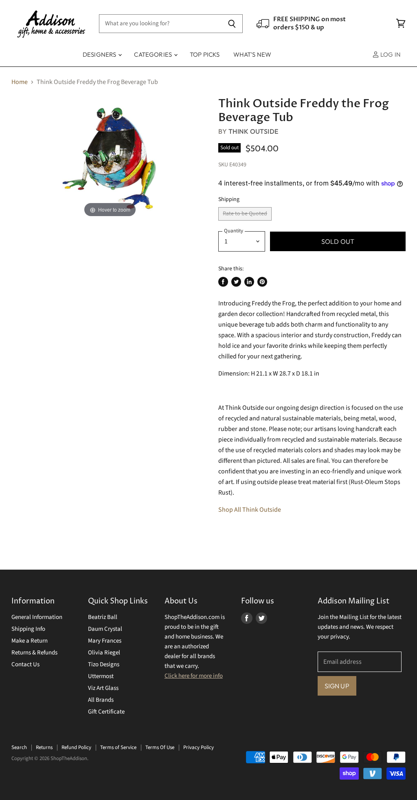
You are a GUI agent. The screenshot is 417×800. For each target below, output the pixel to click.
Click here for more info (194, 676)
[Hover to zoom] (110, 157)
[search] (160, 23)
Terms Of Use (159, 747)
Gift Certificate (106, 711)
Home (19, 82)
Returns (44, 747)
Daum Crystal (105, 629)
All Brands (101, 700)
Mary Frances (104, 640)
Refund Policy (76, 747)
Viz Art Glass (103, 688)
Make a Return (29, 640)
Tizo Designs (103, 664)
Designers (100, 54)
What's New (252, 54)
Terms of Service (118, 747)
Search (19, 747)
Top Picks (204, 54)
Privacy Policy (198, 747)
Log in (390, 54)
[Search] (232, 23)
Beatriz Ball (102, 617)
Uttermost (101, 676)
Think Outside (253, 131)
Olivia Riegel (104, 652)
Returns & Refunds (34, 652)
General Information (36, 617)
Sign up (337, 686)
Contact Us (25, 664)
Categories (153, 54)
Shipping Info (28, 629)
